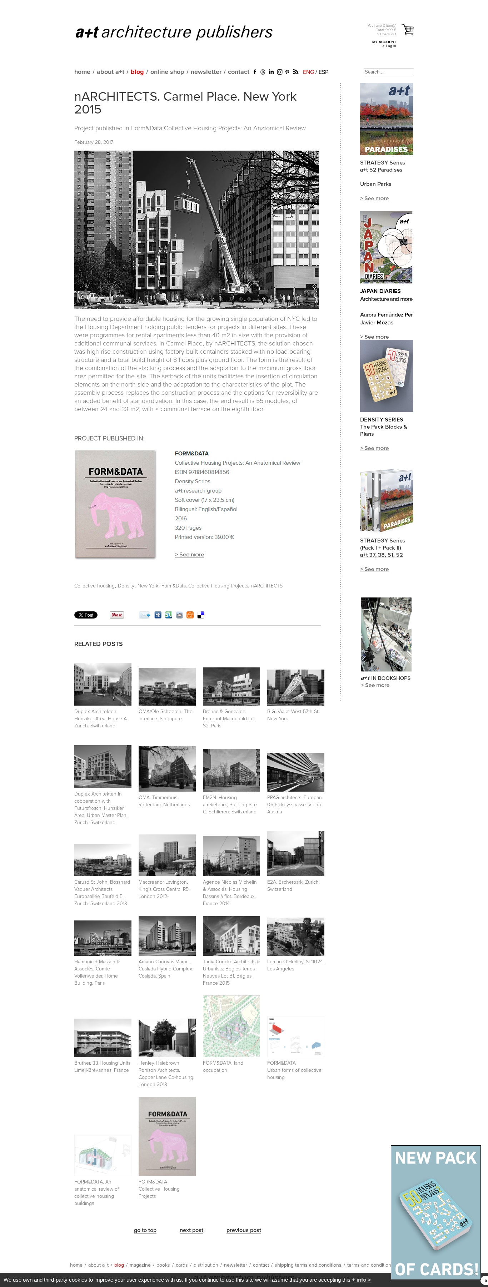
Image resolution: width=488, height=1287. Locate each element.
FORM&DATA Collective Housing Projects (159, 1189)
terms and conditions (370, 1265)
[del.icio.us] (200, 617)
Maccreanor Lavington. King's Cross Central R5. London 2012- (164, 889)
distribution (206, 1265)
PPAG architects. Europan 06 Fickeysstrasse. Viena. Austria (294, 804)
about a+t (110, 72)
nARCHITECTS (267, 586)
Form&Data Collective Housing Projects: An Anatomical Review (218, 128)
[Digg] (157, 617)
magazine (140, 1265)
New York (148, 586)
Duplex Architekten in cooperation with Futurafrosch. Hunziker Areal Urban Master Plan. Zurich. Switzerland (101, 808)
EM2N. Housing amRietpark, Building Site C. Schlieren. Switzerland (230, 804)
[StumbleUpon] (168, 617)
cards (182, 1265)
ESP (323, 72)
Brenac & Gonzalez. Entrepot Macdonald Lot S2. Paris (229, 718)
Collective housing (94, 586)
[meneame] (190, 617)
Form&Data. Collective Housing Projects (204, 586)
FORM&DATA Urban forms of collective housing (294, 1070)
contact (238, 72)
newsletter (206, 72)
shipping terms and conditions (308, 1265)
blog (137, 72)
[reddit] (179, 617)
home (82, 72)
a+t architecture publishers (183, 32)
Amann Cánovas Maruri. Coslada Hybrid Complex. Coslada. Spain (166, 969)
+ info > (361, 1280)
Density (126, 586)
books (163, 1265)
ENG (308, 72)
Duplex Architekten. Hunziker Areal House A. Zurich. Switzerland (101, 718)
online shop (167, 72)
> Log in (389, 46)
